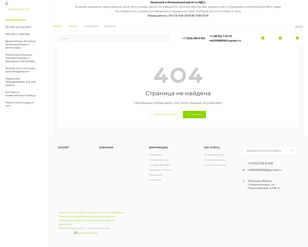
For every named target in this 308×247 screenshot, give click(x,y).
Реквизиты (155, 174)
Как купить (212, 147)
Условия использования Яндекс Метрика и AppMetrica (91, 212)
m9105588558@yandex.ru (225, 40)
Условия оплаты (158, 159)
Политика (155, 179)
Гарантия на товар (160, 169)
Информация (158, 147)
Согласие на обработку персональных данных (86, 220)
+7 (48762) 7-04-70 (220, 36)
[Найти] (164, 38)
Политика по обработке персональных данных (86, 216)
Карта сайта (65, 224)
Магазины (155, 154)
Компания (106, 147)
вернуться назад (165, 114)
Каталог (64, 147)
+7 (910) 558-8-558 (194, 38)
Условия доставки (160, 164)
